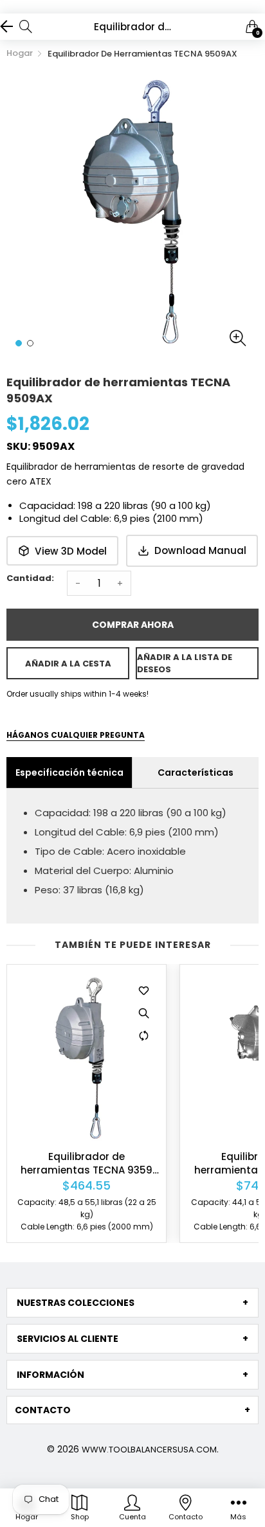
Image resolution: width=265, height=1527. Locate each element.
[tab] (132, 1302)
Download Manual (200, 550)
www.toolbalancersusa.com (149, 1449)
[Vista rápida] (143, 1012)
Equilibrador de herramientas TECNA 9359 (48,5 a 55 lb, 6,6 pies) (86, 1163)
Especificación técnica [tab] (69, 772)
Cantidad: (30, 578)
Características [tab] (195, 772)
